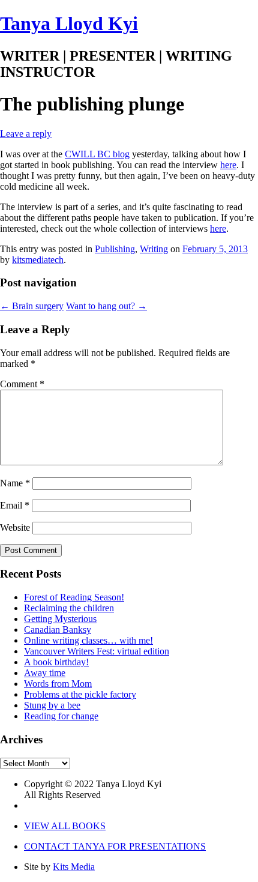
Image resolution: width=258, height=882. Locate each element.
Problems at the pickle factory (80, 694)
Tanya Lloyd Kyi (69, 23)
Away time (44, 673)
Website (15, 527)
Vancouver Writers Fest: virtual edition (96, 651)
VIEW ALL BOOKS (65, 826)
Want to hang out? (106, 306)
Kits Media (74, 867)
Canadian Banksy (57, 629)
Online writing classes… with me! (88, 640)
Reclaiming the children (69, 608)
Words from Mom (58, 683)
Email (14, 505)
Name (15, 483)
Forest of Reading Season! (74, 597)
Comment (22, 384)
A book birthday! (56, 662)
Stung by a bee (52, 705)
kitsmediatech (38, 260)
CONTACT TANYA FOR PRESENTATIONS (115, 846)
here (228, 165)
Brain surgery (32, 306)
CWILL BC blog (97, 154)
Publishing (115, 249)
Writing (154, 249)
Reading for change (61, 716)
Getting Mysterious (60, 619)
